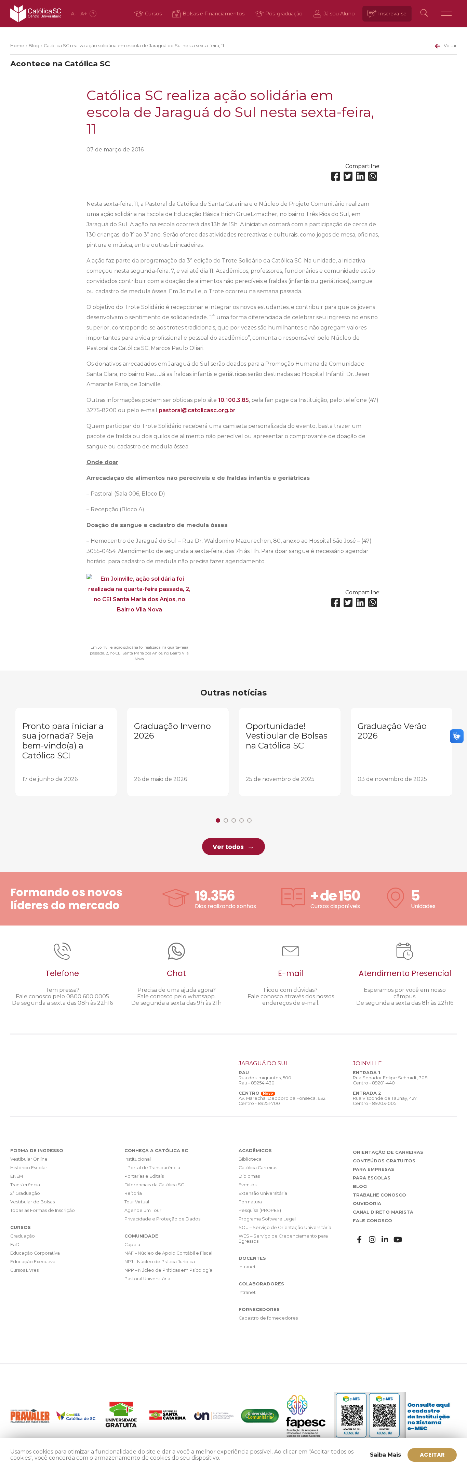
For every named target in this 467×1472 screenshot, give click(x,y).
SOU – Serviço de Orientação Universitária (285, 1227)
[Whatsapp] (372, 176)
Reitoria (133, 1193)
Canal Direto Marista (383, 1212)
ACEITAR (432, 1455)
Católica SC (35, 13)
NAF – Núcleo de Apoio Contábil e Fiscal (168, 1253)
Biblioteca (250, 1159)
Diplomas (249, 1176)
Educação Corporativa (35, 1253)
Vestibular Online (29, 1159)
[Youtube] (398, 1239)
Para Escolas (371, 1177)
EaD (14, 1244)
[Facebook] (335, 176)
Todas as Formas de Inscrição (42, 1210)
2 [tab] (226, 820)
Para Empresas (373, 1169)
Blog (34, 45)
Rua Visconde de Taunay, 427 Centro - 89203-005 (385, 1101)
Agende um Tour (142, 1210)
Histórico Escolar (28, 1167)
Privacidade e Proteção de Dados (162, 1218)
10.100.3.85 (233, 400)
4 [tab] (241, 820)
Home (17, 45)
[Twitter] (348, 176)
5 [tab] (249, 820)
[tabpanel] (66, 752)
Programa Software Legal (267, 1218)
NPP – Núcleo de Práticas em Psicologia (168, 1270)
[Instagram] (372, 1239)
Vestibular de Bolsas (32, 1201)
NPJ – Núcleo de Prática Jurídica (159, 1261)
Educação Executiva (32, 1261)
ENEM (16, 1176)
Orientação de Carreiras (388, 1152)
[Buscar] (424, 14)
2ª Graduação (25, 1193)
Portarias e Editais (144, 1176)
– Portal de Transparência (152, 1167)
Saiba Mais (385, 1454)
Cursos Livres (24, 1270)
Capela (132, 1244)
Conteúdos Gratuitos (384, 1160)
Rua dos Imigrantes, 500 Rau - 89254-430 (265, 1080)
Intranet (247, 1266)
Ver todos (228, 847)
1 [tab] (218, 820)
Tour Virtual (136, 1201)
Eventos (247, 1184)
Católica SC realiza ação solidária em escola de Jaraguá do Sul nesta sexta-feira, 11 (134, 45)
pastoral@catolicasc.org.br (197, 410)
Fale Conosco (372, 1220)
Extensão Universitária (263, 1193)
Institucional (137, 1159)
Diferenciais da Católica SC (154, 1184)
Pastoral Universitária (147, 1278)
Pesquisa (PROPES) (260, 1210)
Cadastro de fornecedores (268, 1318)
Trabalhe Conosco (379, 1195)
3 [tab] (233, 820)
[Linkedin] (360, 176)
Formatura (250, 1201)
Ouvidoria (367, 1203)
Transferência (25, 1184)
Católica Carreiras (258, 1167)
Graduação (22, 1236)
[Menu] (446, 13)
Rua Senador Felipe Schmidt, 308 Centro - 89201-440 (390, 1080)
